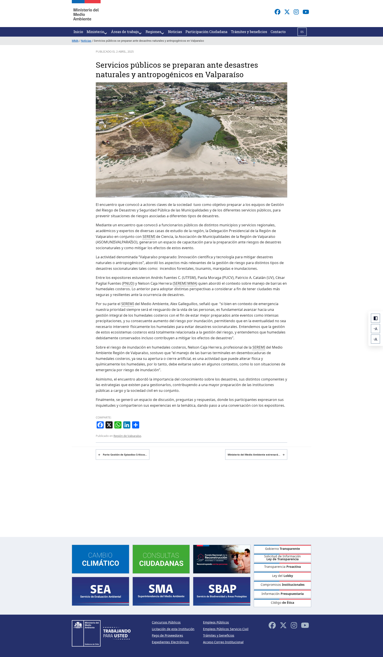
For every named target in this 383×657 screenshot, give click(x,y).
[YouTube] (306, 12)
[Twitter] (287, 12)
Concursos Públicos (166, 622)
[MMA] (86, 13)
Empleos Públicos (216, 622)
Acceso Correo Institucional (223, 642)
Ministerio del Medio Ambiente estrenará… (256, 454)
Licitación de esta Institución (173, 629)
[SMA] (161, 591)
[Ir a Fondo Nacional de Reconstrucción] (221, 558)
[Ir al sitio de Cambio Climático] (100, 558)
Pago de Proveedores (167, 635)
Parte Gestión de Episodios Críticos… (122, 454)
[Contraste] (375, 318)
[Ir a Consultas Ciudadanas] (161, 558)
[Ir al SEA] (100, 591)
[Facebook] (277, 12)
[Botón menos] (375, 328)
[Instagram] (296, 12)
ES (302, 32)
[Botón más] (375, 339)
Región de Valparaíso (127, 436)
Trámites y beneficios (218, 635)
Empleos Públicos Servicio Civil (225, 629)
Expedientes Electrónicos (170, 642)
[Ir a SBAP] (221, 591)
